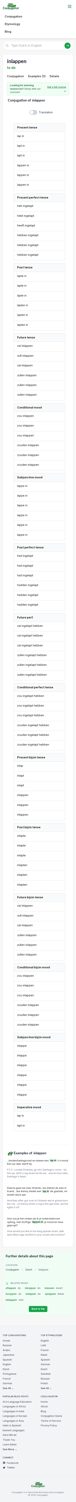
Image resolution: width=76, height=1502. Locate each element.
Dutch (29, 1269)
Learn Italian (10, 1444)
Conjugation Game (51, 1415)
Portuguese (9, 1373)
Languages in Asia (13, 1420)
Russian (7, 1345)
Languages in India (13, 1411)
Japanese (8, 1354)
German (7, 1383)
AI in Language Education (17, 1401)
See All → (8, 1388)
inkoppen (33, 1288)
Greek (6, 1340)
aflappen (13, 1288)
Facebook (13, 1462)
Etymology (12, 24)
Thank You (9, 1439)
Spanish (7, 1359)
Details (54, 76)
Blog (8, 31)
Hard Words (10, 1434)
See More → (10, 1449)
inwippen (33, 1293)
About (44, 1406)
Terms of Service (51, 1420)
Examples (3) (37, 76)
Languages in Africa (14, 1406)
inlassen (54, 1288)
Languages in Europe (15, 1415)
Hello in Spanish (12, 1425)
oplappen (54, 1293)
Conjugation (13, 16)
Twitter (11, 1467)
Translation (46, 112)
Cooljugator (12, 1269)
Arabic (6, 1350)
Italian (44, 1354)
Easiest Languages (14, 1430)
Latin (43, 1345)
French (7, 1378)
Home (44, 1401)
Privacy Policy (49, 1425)
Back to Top (38, 1309)
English (7, 1364)
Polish (44, 1383)
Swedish (46, 1373)
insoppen (13, 1293)
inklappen (14, 1299)
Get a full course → (56, 89)
